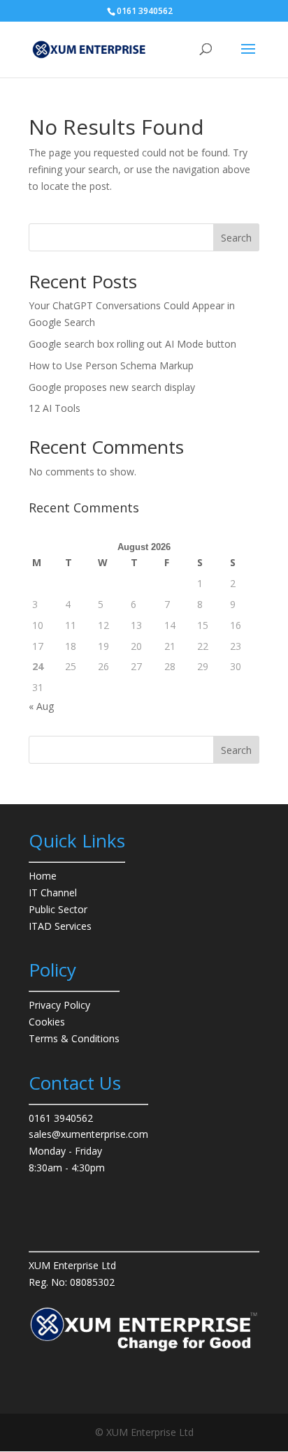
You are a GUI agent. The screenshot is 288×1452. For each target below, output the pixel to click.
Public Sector (58, 909)
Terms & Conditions (74, 1038)
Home (43, 875)
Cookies (47, 1021)
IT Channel (53, 892)
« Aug (41, 706)
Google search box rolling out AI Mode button (132, 343)
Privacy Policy (59, 1005)
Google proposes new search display (112, 387)
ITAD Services (60, 926)
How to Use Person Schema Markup (111, 365)
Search (236, 237)
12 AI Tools (54, 408)
